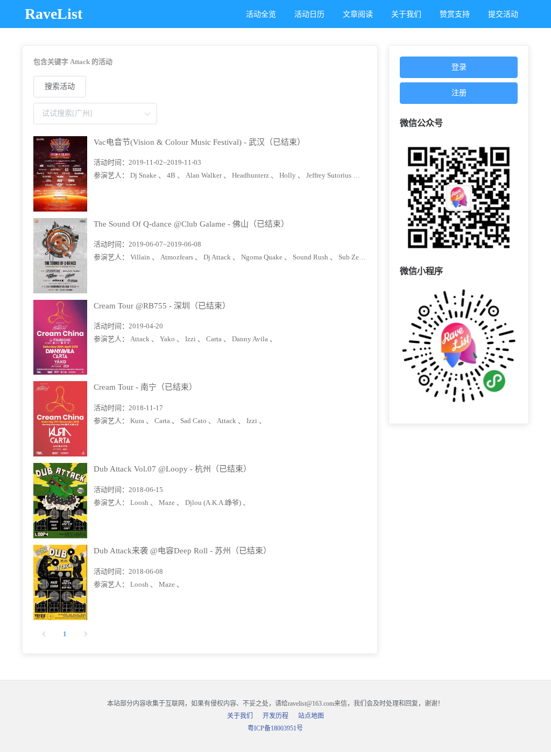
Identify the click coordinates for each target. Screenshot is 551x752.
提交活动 (503, 14)
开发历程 (275, 716)
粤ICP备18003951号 (275, 728)
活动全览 (261, 14)
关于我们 (406, 14)
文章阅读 (358, 14)
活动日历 (309, 14)
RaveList (53, 13)
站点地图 (311, 716)
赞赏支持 (455, 14)
